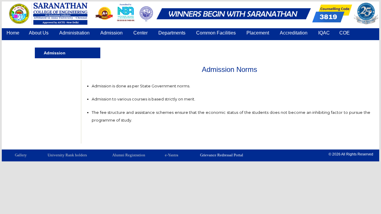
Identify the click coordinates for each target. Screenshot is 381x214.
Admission (54, 53)
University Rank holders (67, 155)
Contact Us (18, 43)
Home (13, 32)
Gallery (21, 155)
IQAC (324, 32)
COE (344, 32)
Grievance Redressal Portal (221, 155)
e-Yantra (171, 155)
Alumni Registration (128, 155)
